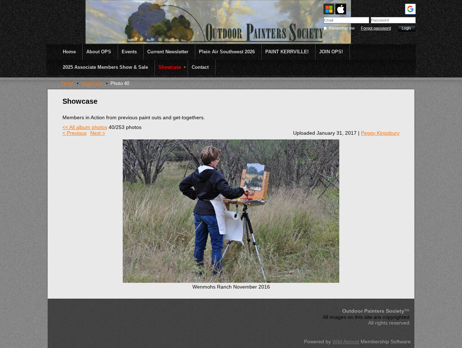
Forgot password (376, 28)
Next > (97, 133)
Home (67, 83)
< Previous (74, 133)
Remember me (342, 28)
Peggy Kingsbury (380, 133)
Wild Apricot (345, 341)
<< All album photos (84, 127)
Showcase (92, 83)
